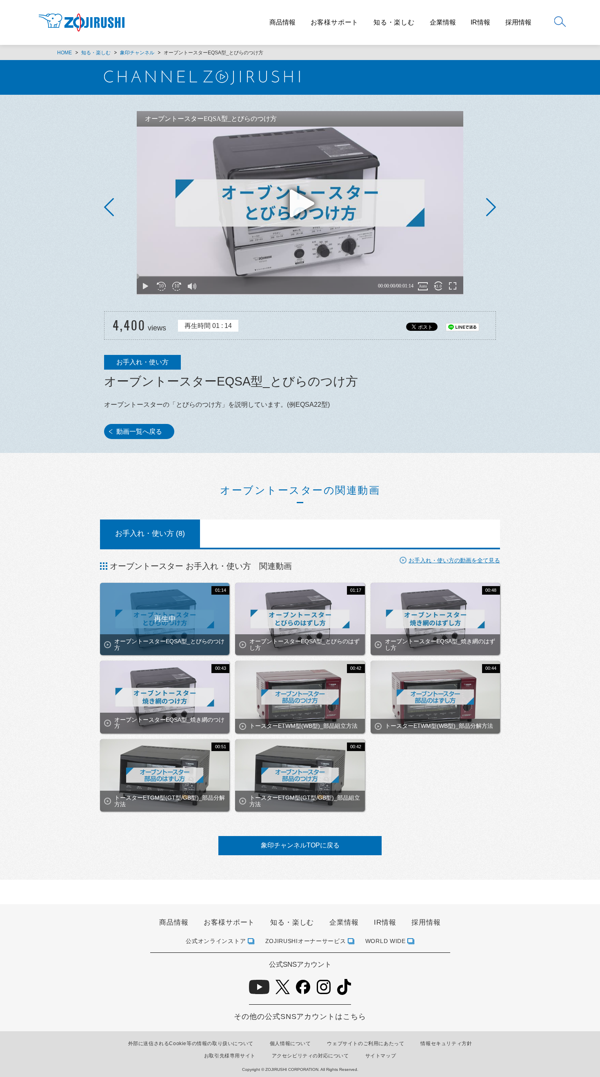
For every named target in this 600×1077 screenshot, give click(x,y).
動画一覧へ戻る (139, 431)
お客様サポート (335, 22)
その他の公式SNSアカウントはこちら (300, 1016)
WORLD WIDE (385, 941)
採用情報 (518, 22)
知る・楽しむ (394, 22)
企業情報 (443, 22)
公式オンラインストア (216, 941)
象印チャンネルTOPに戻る (300, 845)
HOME (64, 53)
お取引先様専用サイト (230, 1056)
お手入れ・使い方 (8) (150, 533)
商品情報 (282, 22)
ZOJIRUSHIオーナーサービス (305, 941)
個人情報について (290, 1043)
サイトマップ (380, 1056)
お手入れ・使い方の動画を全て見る (454, 560)
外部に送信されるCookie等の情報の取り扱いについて (190, 1043)
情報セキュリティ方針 (446, 1043)
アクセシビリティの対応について (310, 1056)
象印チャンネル (137, 53)
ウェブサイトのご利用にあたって (365, 1043)
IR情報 (480, 22)
